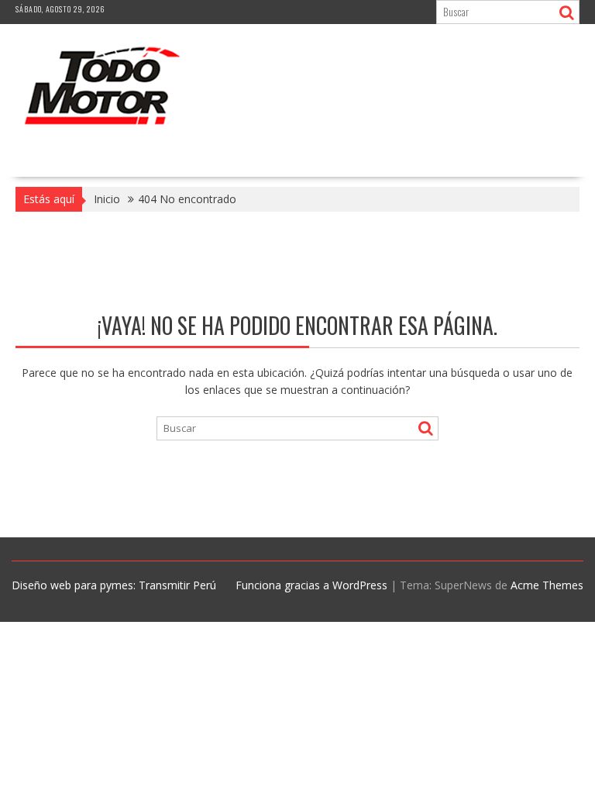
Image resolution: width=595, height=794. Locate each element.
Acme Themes (547, 585)
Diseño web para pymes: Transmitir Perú (114, 585)
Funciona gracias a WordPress (311, 585)
